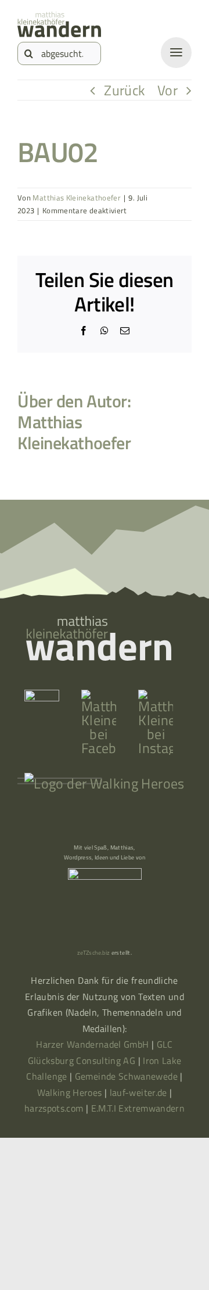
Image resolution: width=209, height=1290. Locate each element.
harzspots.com (54, 1108)
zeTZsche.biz (93, 952)
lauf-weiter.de (138, 1092)
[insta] (155, 696)
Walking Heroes (69, 1092)
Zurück (124, 90)
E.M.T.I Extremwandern (138, 1108)
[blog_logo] (59, 18)
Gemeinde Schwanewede (126, 1076)
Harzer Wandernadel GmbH (94, 1044)
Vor (167, 90)
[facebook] (98, 696)
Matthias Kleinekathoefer (77, 197)
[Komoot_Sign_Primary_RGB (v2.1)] (41, 696)
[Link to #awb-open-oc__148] (176, 52)
